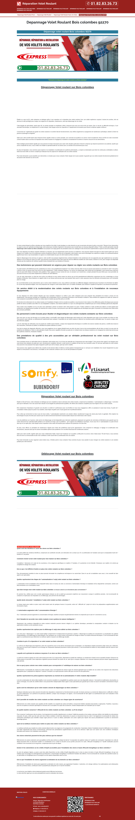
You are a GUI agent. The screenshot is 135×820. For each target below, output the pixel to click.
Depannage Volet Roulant (44, 8)
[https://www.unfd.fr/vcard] (75, 804)
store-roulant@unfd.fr (43, 806)
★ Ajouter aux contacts (92, 804)
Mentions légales (22, 792)
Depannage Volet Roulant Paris (26, 8)
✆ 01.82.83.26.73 (102, 3)
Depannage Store (90, 800)
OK (100, 816)
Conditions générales (48, 792)
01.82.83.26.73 (44, 808)
